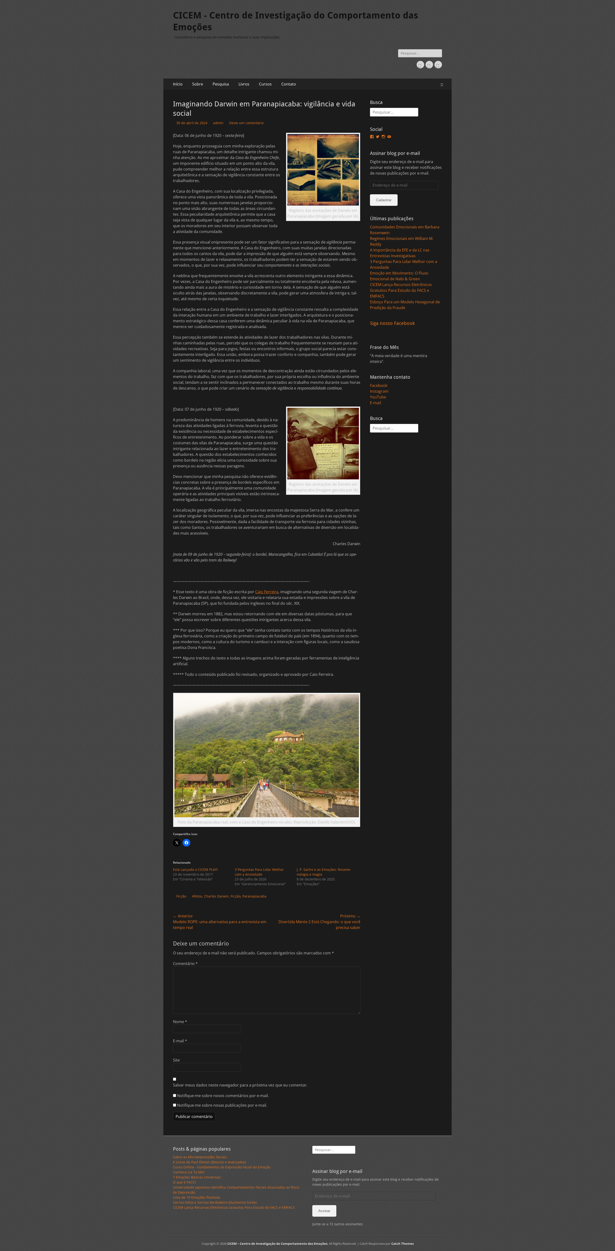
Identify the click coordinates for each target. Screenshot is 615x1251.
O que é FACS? (184, 1182)
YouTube (378, 397)
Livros (244, 84)
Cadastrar (384, 200)
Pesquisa (221, 84)
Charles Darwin (216, 896)
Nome (180, 1021)
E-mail (180, 1041)
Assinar (324, 1211)
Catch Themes (402, 1243)
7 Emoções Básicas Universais (197, 1177)
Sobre (197, 84)
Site (176, 1060)
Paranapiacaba (254, 896)
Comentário (185, 963)
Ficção (181, 896)
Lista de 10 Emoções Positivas (196, 1197)
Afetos (197, 896)
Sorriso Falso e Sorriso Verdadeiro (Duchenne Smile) (215, 1202)
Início (178, 84)
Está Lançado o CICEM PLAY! (195, 869)
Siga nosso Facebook (392, 323)
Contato (288, 84)
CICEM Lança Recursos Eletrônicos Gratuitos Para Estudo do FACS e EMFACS (401, 290)
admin (218, 123)
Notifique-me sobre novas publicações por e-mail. (222, 1105)
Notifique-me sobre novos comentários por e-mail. (223, 1095)
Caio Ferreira (266, 591)
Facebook (378, 385)
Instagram (379, 391)
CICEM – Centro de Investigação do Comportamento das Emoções (277, 1243)
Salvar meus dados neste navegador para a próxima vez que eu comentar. (240, 1085)
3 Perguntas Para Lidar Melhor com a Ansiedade (259, 872)
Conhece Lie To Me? (189, 1172)
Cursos (265, 84)
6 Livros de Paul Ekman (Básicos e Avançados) (209, 1162)
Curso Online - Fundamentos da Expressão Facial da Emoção (221, 1167)
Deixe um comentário (246, 123)
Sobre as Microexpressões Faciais (200, 1157)
